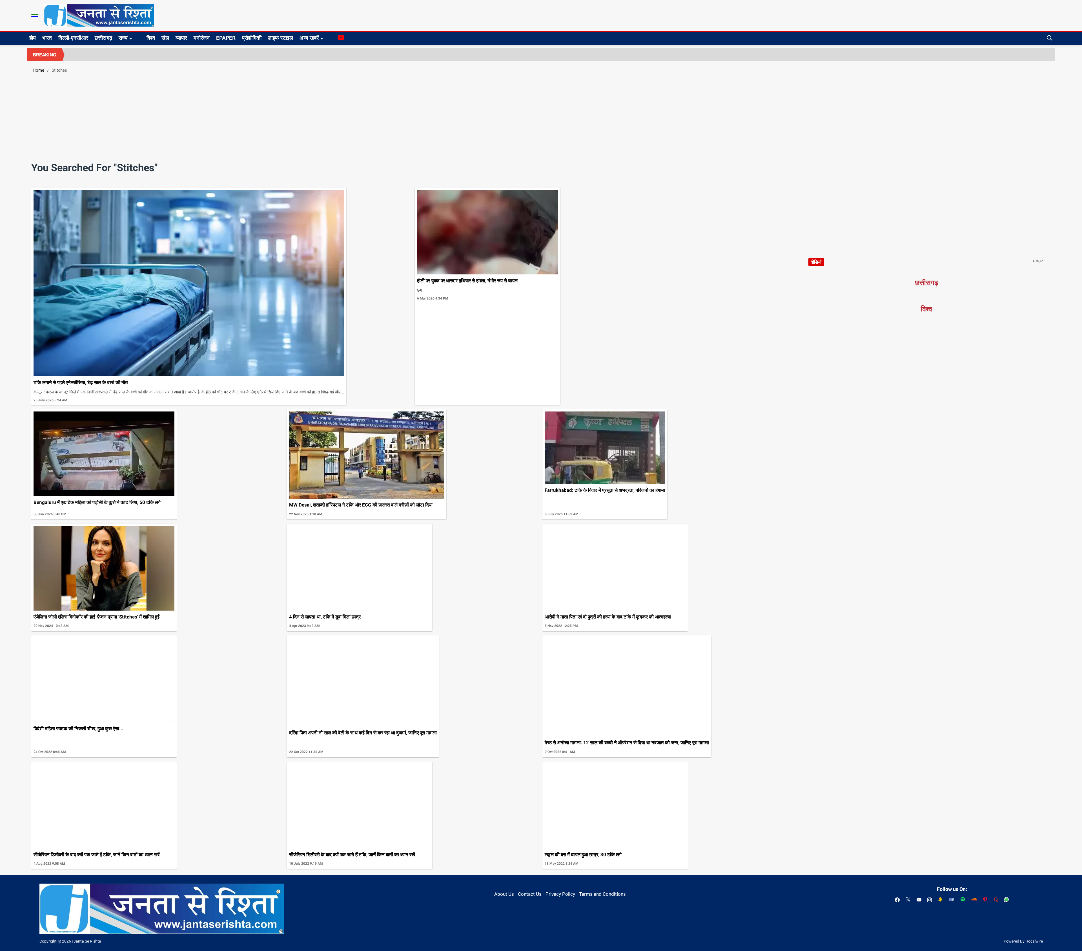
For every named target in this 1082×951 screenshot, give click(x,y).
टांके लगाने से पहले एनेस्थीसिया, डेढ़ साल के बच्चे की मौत (81, 382)
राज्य (123, 38)
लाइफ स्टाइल (280, 38)
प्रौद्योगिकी (251, 38)
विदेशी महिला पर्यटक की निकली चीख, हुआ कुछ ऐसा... (78, 728)
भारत (47, 38)
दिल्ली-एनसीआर (73, 38)
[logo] (99, 15)
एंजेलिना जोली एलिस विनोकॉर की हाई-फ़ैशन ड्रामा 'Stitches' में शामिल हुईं (96, 617)
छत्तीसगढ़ (103, 38)
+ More (1039, 261)
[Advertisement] (541, 119)
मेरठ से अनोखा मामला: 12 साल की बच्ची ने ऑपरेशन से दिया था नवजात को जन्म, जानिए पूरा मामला (627, 742)
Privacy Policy (560, 894)
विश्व (151, 38)
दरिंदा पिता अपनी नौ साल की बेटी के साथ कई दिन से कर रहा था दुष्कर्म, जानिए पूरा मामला (363, 733)
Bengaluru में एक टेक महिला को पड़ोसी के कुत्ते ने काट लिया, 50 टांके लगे (97, 502)
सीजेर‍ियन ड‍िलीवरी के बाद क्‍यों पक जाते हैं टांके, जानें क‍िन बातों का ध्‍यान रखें (96, 854)
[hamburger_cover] (34, 15)
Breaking (44, 55)
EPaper (226, 38)
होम (32, 38)
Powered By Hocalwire (1023, 941)
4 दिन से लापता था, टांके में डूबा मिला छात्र (325, 617)
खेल (165, 38)
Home (38, 70)
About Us (504, 894)
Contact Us (530, 894)
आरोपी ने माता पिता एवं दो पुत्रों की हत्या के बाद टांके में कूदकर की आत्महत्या (608, 617)
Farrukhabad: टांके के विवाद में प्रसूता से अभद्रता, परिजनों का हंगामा (605, 490)
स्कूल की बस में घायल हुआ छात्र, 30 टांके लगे (583, 854)
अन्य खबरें (309, 38)
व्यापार (181, 38)
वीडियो (816, 262)
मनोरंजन (202, 38)
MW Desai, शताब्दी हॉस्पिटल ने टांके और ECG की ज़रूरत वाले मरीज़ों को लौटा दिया (361, 505)
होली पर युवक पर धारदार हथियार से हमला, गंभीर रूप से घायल (467, 280)
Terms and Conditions (602, 894)
